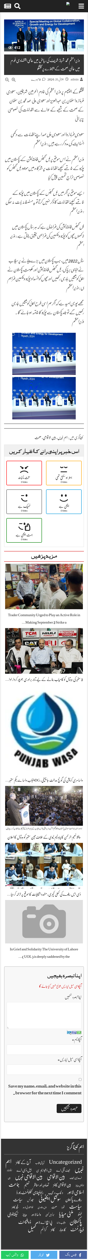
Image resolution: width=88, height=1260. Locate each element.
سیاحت (18, 1199)
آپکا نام (76, 1039)
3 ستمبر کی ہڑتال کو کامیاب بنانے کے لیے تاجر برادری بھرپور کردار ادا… (44, 679)
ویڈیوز (25, 1215)
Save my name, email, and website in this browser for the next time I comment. (44, 1089)
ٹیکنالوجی (12, 1214)
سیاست (75, 1206)
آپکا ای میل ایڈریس (69, 1059)
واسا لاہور (36, 1214)
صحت (38, 437)
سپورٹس (30, 1200)
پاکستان (76, 1221)
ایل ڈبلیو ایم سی (44, 1170)
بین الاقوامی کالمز (62, 1185)
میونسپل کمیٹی (49, 1215)
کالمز (53, 1229)
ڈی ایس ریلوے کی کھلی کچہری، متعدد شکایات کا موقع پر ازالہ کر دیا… (44, 894)
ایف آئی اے (63, 1170)
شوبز (63, 1207)
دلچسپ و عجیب (55, 1192)
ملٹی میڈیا (66, 1214)
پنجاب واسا (61, 1223)
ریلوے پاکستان (73, 1199)
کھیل (32, 1229)
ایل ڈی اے (24, 1170)
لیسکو (80, 1215)
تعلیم (26, 1185)
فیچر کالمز (15, 1207)
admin (75, 79)
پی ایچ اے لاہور (44, 1222)
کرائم (43, 1229)
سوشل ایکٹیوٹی (50, 1199)
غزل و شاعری (42, 1207)
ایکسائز (9, 1170)
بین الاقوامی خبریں (29, 1177)
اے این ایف (76, 1177)
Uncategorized (65, 1161)
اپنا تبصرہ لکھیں (73, 997)
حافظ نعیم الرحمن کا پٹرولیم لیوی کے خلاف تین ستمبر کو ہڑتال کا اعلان (44, 837)
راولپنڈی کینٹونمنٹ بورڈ (30, 1192)
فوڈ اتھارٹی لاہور (28, 1207)
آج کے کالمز (23, 1162)
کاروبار (62, 1229)
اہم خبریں (62, 437)
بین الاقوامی (49, 437)
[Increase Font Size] (14, 80)
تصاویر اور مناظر (41, 1185)
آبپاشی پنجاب (39, 1163)
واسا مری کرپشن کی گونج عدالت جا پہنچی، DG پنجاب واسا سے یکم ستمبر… (44, 780)
